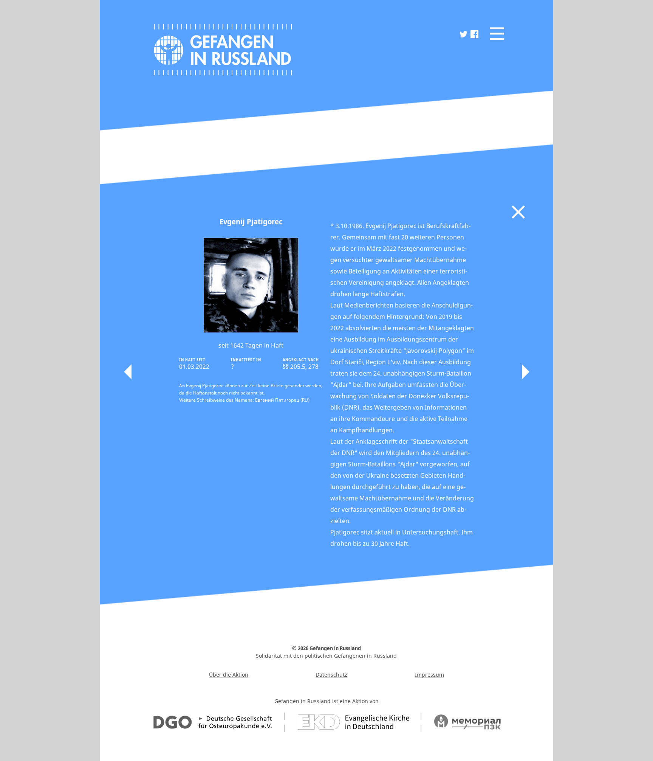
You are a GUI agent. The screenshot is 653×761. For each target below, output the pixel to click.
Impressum (429, 674)
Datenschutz (331, 674)
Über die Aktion (228, 674)
